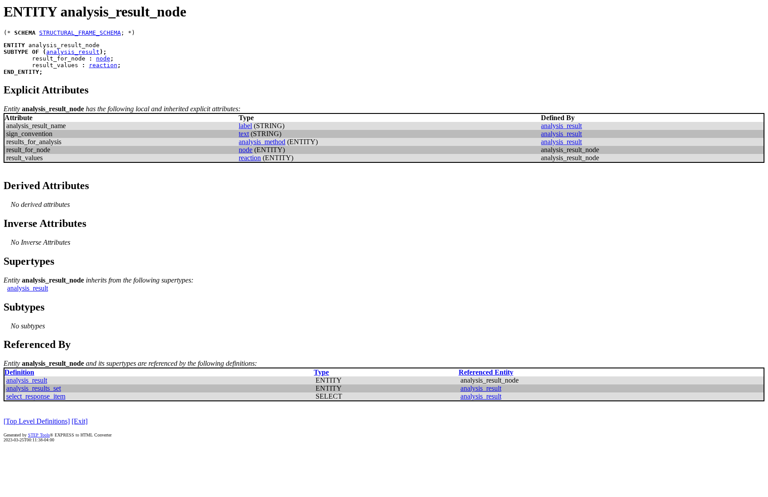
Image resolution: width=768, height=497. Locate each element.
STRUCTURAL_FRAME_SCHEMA (80, 32)
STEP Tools (39, 434)
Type (321, 372)
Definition (19, 372)
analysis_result (73, 51)
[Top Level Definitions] (37, 421)
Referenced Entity (486, 372)
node (103, 58)
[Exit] (80, 421)
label (245, 125)
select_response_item (35, 396)
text (244, 133)
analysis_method (262, 141)
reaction (103, 65)
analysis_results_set (33, 388)
